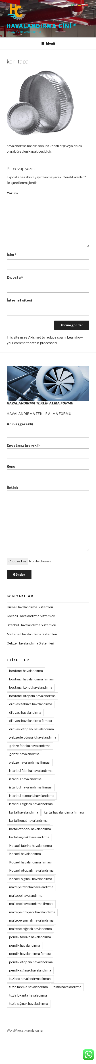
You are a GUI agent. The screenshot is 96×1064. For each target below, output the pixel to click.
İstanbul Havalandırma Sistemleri (31, 625)
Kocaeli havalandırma (25, 854)
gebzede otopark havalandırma (32, 737)
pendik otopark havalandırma (31, 962)
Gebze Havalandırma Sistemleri (30, 643)
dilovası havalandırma (25, 713)
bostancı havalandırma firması (31, 679)
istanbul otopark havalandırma (31, 796)
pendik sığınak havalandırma (30, 970)
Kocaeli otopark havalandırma (31, 871)
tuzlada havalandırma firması (30, 979)
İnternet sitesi (19, 300)
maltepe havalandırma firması (31, 904)
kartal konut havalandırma (28, 821)
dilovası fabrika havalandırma (30, 704)
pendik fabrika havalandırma (30, 937)
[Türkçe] (86, 5)
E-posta (15, 278)
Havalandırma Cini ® (42, 26)
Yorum (12, 193)
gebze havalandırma (24, 754)
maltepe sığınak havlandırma (30, 929)
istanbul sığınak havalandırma (31, 804)
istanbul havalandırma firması (30, 787)
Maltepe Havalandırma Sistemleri (32, 634)
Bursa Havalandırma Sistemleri (30, 607)
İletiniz (13, 488)
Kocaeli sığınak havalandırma (30, 879)
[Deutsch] (79, 5)
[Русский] (83, 5)
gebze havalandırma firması (29, 763)
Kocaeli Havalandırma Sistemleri (31, 616)
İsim (11, 255)
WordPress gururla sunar (25, 1030)
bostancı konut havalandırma (30, 688)
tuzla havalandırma (67, 987)
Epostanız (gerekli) (23, 445)
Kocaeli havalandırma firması (30, 862)
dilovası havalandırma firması (30, 721)
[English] (76, 5)
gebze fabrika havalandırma (29, 746)
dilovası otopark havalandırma (31, 729)
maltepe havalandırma (25, 896)
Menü (50, 43)
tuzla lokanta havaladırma (28, 995)
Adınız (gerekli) (20, 424)
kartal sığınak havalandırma (29, 837)
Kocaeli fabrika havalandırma (30, 846)
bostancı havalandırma (26, 671)
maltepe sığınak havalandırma (31, 920)
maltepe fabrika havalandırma (31, 887)
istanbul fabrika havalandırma (30, 771)
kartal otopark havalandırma (30, 829)
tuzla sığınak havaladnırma (28, 1004)
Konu (11, 467)
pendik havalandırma (24, 946)
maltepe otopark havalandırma (32, 912)
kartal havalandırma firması (64, 812)
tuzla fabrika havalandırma (28, 987)
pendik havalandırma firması (30, 954)
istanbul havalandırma (25, 779)
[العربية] (72, 5)
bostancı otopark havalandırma (32, 696)
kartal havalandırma (23, 812)
